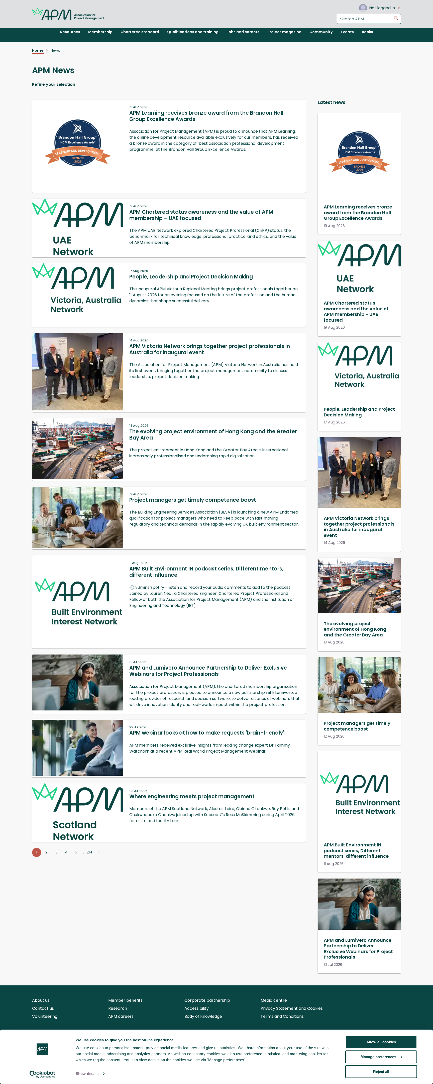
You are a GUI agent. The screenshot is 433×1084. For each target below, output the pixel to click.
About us (40, 1000)
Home (38, 50)
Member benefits (125, 1000)
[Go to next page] (99, 852)
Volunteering (44, 1016)
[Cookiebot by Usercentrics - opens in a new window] (42, 1074)
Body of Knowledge (203, 1016)
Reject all (381, 1071)
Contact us (43, 1008)
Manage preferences (378, 1057)
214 (89, 852)
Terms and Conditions (282, 1016)
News (55, 50)
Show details (87, 1074)
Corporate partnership (207, 1000)
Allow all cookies (381, 1042)
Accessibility (196, 1008)
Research (117, 1008)
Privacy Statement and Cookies (292, 1008)
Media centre (274, 1000)
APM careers (121, 1016)
